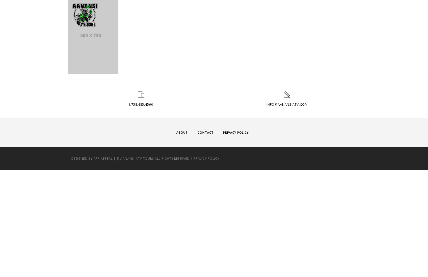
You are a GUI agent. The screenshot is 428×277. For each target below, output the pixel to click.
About (182, 132)
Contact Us (334, 14)
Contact (206, 132)
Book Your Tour (281, 14)
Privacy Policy (236, 132)
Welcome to (219, 14)
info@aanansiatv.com (287, 104)
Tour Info (248, 14)
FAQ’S (309, 14)
